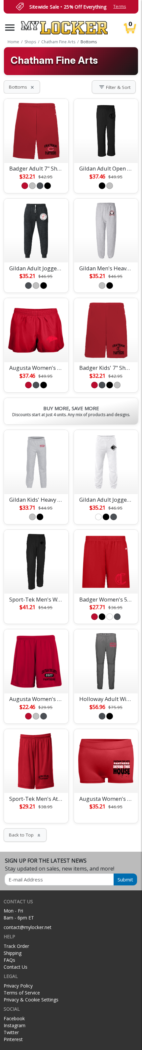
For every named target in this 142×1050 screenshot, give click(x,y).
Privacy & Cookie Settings (31, 999)
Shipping (12, 953)
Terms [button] (119, 6)
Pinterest (13, 1039)
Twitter (11, 1032)
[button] (10, 27)
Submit (125, 879)
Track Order (16, 946)
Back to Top (25, 835)
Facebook (14, 1018)
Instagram (14, 1025)
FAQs (9, 960)
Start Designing (35, 150)
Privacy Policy (18, 986)
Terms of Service (22, 993)
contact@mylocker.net (28, 927)
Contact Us (15, 967)
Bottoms (22, 87)
